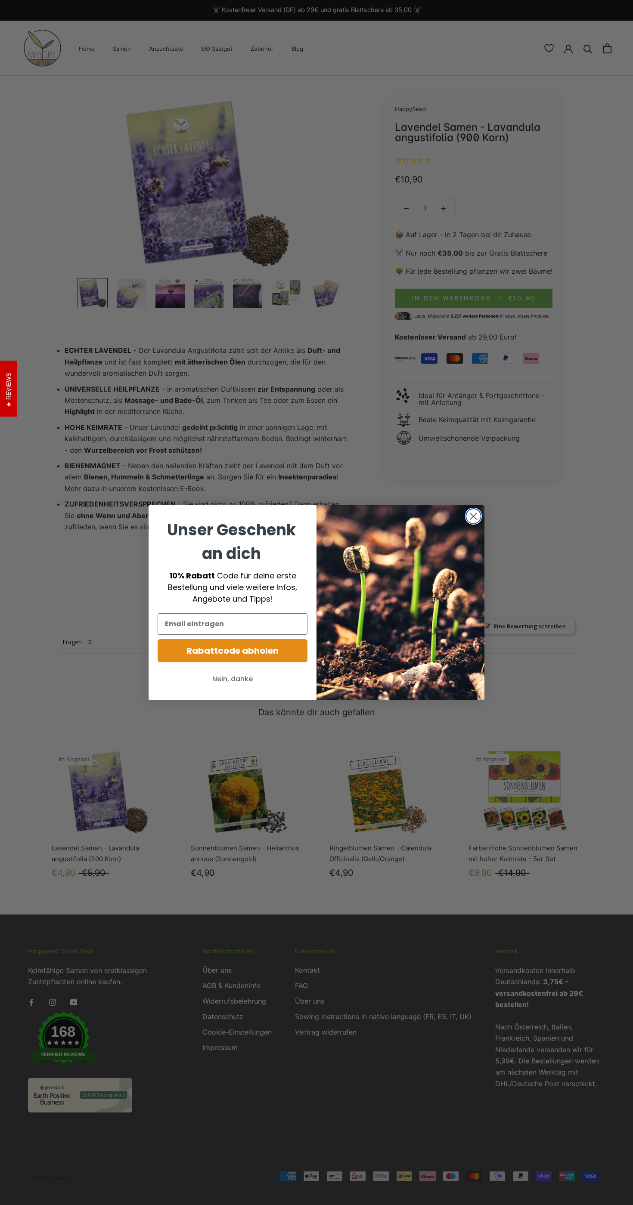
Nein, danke (232, 679)
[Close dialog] (473, 516)
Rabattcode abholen (232, 651)
